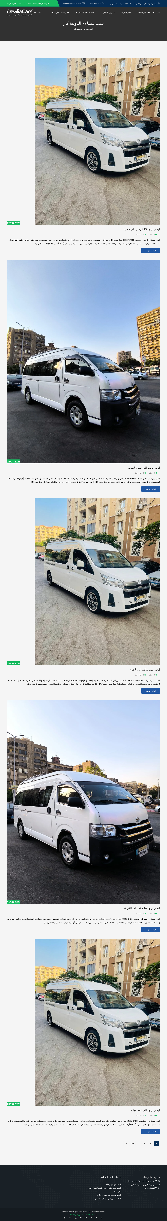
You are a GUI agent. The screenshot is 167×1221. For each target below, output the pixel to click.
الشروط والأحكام (76, 1214)
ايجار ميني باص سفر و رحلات (109, 1194)
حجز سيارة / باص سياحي (59, 12)
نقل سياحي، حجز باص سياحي (148, 12)
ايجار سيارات (126, 12)
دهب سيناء (78, 29)
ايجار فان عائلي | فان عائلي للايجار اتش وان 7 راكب (104, 1189)
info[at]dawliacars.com (72, 3)
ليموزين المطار (109, 12)
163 (132, 1143)
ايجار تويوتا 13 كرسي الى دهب (142, 229)
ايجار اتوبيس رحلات (113, 1184)
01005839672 (95, 3)
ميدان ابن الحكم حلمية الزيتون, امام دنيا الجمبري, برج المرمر (133, 3)
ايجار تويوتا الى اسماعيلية (145, 1110)
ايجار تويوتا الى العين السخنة (143, 467)
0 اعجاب (152, 234)
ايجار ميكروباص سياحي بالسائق (108, 1198)
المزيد (39, 12)
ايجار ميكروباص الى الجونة (145, 669)
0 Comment (139, 234)
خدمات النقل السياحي (86, 12)
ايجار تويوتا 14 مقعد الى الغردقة (141, 908)
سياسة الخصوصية (90, 1214)
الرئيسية (89, 29)
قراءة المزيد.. (151, 250)
